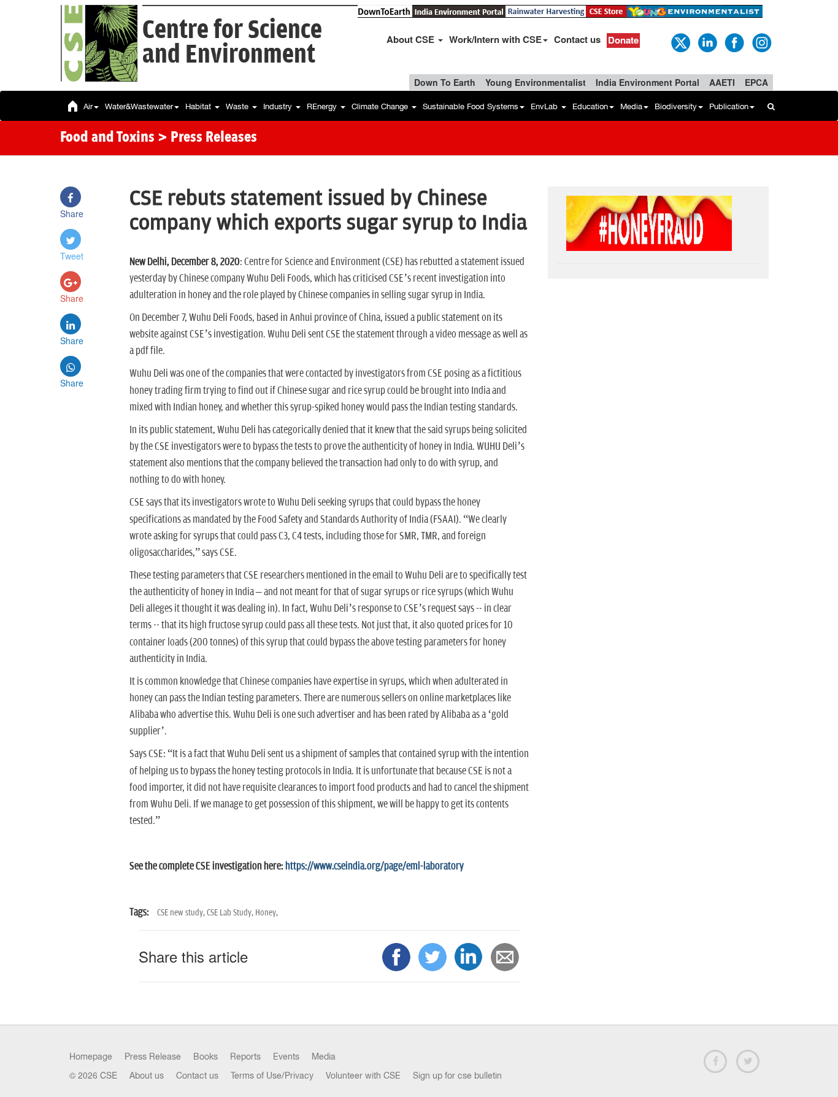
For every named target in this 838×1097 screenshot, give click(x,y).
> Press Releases (207, 138)
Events (286, 1056)
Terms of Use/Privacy (272, 1075)
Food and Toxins (107, 138)
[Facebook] (734, 42)
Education (590, 106)
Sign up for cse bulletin (457, 1075)
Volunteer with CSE (363, 1075)
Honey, (266, 912)
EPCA (756, 82)
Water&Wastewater (139, 106)
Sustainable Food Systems (470, 106)
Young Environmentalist (535, 82)
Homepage (90, 1056)
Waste (238, 106)
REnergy (323, 106)
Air (88, 106)
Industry (278, 106)
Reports (245, 1056)
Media (631, 106)
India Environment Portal (647, 82)
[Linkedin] (707, 42)
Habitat (199, 106)
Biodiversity (676, 106)
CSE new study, (182, 912)
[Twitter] (680, 42)
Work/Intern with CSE (495, 39)
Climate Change (381, 106)
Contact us (577, 39)
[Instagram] (761, 42)
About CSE (411, 39)
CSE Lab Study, (231, 912)
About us (146, 1075)
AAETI (722, 82)
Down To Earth (444, 82)
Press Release (153, 1056)
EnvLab (545, 106)
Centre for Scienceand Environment (232, 42)
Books (205, 1056)
